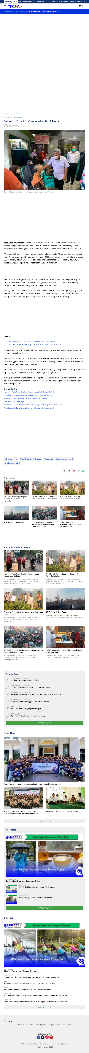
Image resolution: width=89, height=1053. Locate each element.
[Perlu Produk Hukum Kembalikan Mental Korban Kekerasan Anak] (72, 513)
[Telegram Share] (78, 470)
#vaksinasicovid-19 (12, 463)
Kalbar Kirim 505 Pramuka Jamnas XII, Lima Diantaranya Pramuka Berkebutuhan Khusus (21, 812)
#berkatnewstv (11, 459)
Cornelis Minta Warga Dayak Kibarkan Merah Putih (30, 687)
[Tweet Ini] (69, 470)
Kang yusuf (30, 1025)
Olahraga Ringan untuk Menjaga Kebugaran (21, 971)
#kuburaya (48, 459)
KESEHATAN (8, 118)
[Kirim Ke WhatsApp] (83, 470)
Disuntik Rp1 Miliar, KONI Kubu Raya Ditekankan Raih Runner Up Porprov (32, 977)
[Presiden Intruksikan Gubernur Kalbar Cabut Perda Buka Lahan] (44, 488)
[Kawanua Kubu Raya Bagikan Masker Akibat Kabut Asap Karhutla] (16, 488)
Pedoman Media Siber (29, 1044)
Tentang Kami (45, 1044)
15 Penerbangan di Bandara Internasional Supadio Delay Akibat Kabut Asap (33, 405)
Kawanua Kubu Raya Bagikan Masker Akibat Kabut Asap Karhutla (29, 392)
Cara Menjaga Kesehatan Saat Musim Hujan (23, 881)
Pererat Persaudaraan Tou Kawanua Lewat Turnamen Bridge (27, 989)
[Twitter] (42, 1037)
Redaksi (55, 1044)
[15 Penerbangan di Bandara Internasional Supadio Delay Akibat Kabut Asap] (44, 513)
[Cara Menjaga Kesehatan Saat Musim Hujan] (44, 855)
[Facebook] (38, 1037)
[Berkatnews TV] (15, 6)
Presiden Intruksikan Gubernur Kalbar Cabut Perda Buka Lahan (53, 2)
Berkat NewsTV (13, 125)
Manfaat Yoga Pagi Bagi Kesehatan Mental (35, 898)
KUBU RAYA (18, 118)
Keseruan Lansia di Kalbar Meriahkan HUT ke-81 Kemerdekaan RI (36, 694)
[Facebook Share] (64, 470)
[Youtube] (51, 1037)
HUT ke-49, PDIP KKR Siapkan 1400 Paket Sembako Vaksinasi (35, 344)
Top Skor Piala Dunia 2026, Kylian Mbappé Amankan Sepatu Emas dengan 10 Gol (35, 995)
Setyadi (21, 1025)
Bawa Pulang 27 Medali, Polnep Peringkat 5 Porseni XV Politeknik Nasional (32, 784)
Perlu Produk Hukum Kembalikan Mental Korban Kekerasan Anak (29, 408)
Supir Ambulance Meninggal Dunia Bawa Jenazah (30, 702)
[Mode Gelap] (79, 6)
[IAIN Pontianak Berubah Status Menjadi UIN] (65, 798)
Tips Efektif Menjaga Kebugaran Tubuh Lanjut (37, 887)
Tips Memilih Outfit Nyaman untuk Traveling (28, 716)
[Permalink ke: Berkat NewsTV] (6, 126)
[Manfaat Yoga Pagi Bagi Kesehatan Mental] (11, 899)
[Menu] (5, 6)
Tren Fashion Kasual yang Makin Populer (26, 709)
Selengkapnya (43, 723)
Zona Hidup (66, 1025)
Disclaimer (65, 1044)
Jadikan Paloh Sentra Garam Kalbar (25, 680)
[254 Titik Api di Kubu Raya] (16, 513)
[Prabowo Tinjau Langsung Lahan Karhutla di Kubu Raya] (72, 488)
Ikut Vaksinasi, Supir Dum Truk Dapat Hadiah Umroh (32, 341)
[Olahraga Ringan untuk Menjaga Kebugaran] (44, 944)
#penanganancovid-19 (64, 459)
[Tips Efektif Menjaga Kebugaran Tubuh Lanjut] (11, 888)
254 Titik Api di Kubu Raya (14, 402)
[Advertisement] (44, 35)
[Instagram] (47, 1037)
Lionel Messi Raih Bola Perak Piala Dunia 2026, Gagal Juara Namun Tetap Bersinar (36, 1002)
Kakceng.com (41, 1025)
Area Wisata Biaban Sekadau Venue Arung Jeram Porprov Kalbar (29, 983)
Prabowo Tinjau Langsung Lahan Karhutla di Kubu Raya (25, 398)
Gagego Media (54, 1025)
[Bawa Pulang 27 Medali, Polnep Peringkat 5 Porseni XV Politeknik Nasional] (44, 759)
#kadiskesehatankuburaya (30, 459)
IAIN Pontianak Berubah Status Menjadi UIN (62, 811)
